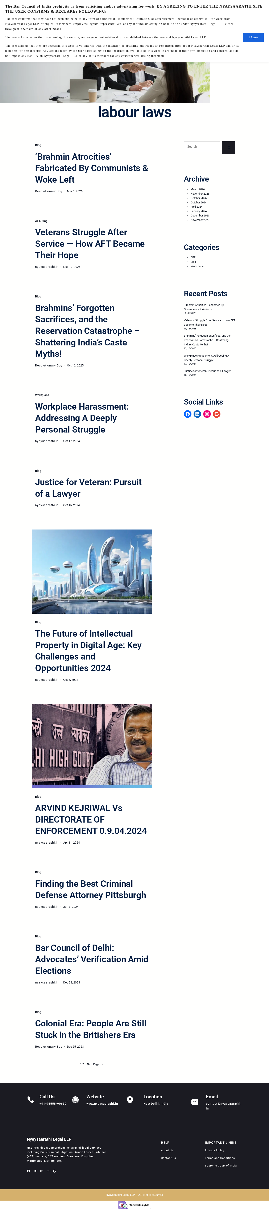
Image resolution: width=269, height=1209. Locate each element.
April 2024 (196, 206)
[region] (134, 31)
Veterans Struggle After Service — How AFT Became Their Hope (90, 243)
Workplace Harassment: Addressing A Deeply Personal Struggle (82, 418)
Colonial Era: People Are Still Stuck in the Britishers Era (90, 1029)
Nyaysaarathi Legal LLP (49, 1139)
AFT (37, 221)
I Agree (253, 37)
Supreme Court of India (221, 1165)
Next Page (95, 1064)
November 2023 (200, 220)
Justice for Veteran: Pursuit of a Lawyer (88, 488)
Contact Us (168, 1158)
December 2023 (200, 215)
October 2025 (199, 198)
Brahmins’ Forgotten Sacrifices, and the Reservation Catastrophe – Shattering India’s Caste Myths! (87, 331)
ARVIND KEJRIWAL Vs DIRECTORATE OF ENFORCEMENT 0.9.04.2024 (91, 819)
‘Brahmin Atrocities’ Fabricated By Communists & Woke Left (91, 168)
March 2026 (198, 189)
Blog (38, 145)
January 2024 (199, 211)
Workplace (42, 395)
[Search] (228, 147)
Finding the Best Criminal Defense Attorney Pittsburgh (90, 889)
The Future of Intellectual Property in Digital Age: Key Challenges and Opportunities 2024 (88, 650)
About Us (167, 1150)
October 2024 (199, 202)
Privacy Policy (214, 1150)
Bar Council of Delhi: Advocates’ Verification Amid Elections (91, 959)
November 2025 (200, 193)
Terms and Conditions (220, 1158)
